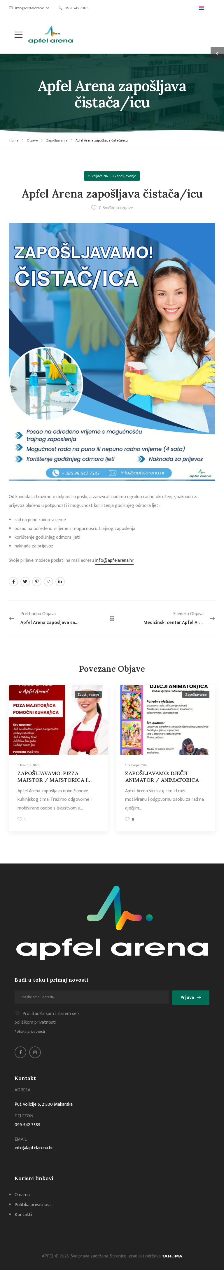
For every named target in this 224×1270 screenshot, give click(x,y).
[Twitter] (25, 581)
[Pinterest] (36, 581)
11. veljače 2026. (99, 176)
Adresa (22, 1090)
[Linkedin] (60, 581)
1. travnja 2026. (29, 765)
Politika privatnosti (30, 1031)
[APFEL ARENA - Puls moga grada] (50, 34)
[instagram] (35, 1052)
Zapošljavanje (56, 140)
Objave (32, 140)
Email (21, 1139)
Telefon (24, 1116)
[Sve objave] (112, 618)
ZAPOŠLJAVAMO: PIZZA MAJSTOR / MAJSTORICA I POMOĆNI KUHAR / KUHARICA (53, 783)
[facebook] (20, 1052)
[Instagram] (48, 581)
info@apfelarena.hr (114, 560)
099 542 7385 (27, 1125)
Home (13, 140)
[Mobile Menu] (15, 35)
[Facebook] (13, 581)
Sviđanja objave (116, 208)
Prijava (187, 998)
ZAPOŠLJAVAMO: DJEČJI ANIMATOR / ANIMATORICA (162, 776)
